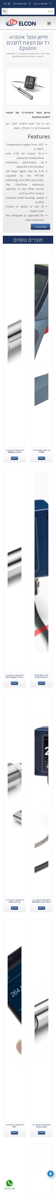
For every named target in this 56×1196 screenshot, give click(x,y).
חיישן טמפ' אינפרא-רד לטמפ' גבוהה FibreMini (41, 901)
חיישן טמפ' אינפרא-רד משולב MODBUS (14, 451)
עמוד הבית (45, 53)
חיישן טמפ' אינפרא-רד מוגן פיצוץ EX (41, 1125)
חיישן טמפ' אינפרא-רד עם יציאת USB (14, 901)
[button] (49, 23)
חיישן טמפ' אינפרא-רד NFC (14, 1125)
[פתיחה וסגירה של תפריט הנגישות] (50, 1173)
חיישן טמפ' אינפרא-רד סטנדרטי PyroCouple (14, 676)
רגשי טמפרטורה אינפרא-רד (28, 53)
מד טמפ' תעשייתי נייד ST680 (41, 451)
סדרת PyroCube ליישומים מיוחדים (41, 676)
